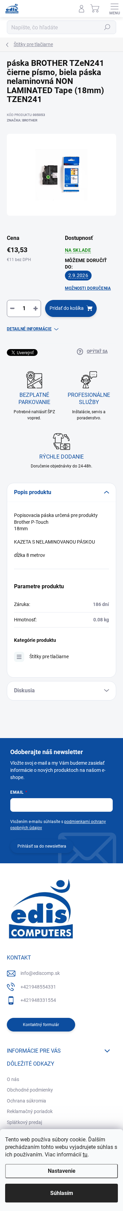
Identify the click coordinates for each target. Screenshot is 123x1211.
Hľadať (107, 27)
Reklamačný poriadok (30, 1111)
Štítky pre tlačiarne (49, 656)
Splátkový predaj (24, 1122)
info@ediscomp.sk (40, 973)
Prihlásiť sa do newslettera (41, 846)
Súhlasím (61, 1193)
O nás (13, 1079)
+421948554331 (38, 987)
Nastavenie (62, 1171)
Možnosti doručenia (88, 288)
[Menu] (114, 8)
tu (85, 1154)
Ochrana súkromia (26, 1101)
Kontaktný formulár (41, 1024)
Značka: (22, 120)
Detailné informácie (29, 329)
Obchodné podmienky (30, 1090)
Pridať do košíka (67, 308)
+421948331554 (38, 1000)
